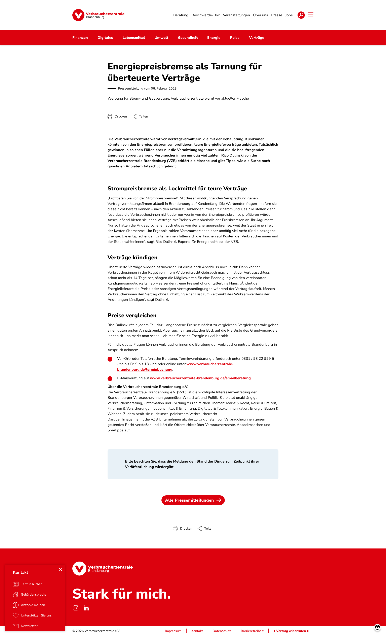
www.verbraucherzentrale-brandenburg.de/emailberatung (200, 378)
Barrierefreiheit (252, 631)
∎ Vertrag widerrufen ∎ (291, 631)
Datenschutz (222, 631)
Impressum (173, 631)
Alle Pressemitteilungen (189, 500)
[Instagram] (75, 608)
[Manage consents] (377, 627)
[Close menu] (60, 569)
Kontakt (197, 631)
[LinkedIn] (86, 608)
